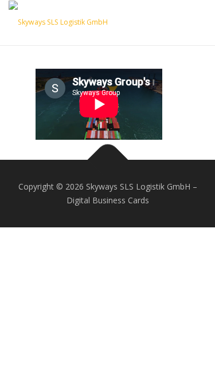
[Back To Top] (107, 160)
